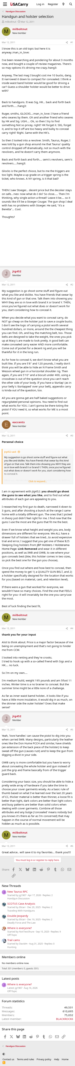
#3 (71, 435)
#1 (71, 42)
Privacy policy (44, 1059)
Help (56, 1059)
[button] (4, 1054)
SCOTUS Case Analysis (21, 903)
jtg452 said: (10, 451)
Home (65, 1059)
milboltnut (10, 21)
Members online (13, 957)
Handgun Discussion (18, 898)
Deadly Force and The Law (21, 922)
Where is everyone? (19, 928)
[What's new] (63, 4)
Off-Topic (12, 934)
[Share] (66, 42)
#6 (71, 846)
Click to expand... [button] (38, 481)
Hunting (11, 947)
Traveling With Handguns (21, 910)
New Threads (11, 886)
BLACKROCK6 (64, 1019)
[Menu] (5, 4)
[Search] (70, 4)
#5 (71, 729)
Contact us (8, 1059)
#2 (71, 284)
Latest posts (10, 978)
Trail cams (13, 940)
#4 (71, 628)
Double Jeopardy (17, 916)
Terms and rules (25, 1059)
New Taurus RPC (17, 891)
